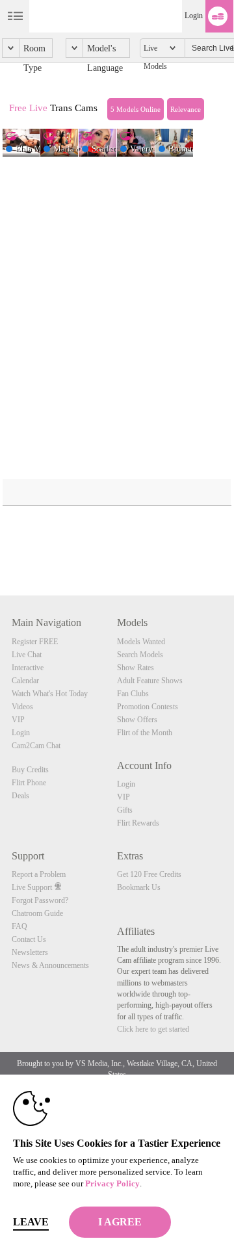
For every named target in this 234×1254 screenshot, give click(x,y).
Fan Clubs (133, 693)
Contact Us (29, 939)
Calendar (25, 680)
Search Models (140, 654)
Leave (31, 1221)
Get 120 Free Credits (149, 874)
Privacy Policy (112, 1183)
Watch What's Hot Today (50, 693)
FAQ (19, 926)
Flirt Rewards (138, 823)
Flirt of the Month (144, 732)
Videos (22, 706)
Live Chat (27, 654)
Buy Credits (30, 769)
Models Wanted (141, 641)
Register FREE (35, 641)
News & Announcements (50, 965)
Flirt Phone (29, 782)
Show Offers (137, 719)
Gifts (125, 810)
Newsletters (30, 952)
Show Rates (135, 667)
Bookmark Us (139, 887)
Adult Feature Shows (150, 680)
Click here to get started (153, 1029)
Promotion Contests (147, 706)
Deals (20, 795)
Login (194, 15)
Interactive (28, 667)
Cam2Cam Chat (36, 745)
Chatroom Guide (37, 913)
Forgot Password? (40, 900)
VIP (18, 719)
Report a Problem (39, 874)
